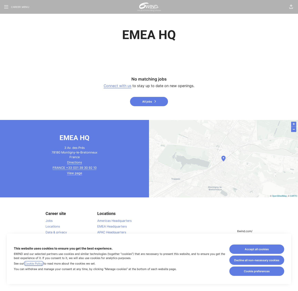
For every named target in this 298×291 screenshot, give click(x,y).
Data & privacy (56, 232)
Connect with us (117, 86)
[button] (291, 7)
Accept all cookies (257, 249)
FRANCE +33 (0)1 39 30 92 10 (75, 168)
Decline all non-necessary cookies (256, 260)
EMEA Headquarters (112, 226)
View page (74, 173)
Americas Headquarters (114, 221)
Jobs (49, 221)
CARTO (293, 195)
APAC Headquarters (111, 232)
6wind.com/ (244, 231)
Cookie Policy (34, 263)
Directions (74, 162)
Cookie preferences (257, 271)
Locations (53, 226)
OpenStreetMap (279, 195)
